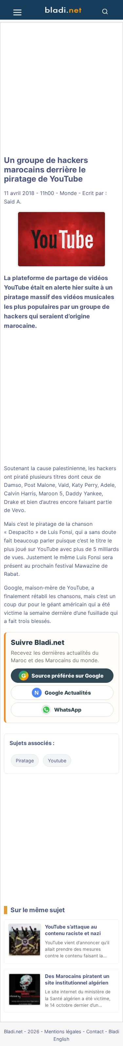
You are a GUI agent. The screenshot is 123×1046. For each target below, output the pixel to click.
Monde (68, 193)
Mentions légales (62, 1031)
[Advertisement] (61, 89)
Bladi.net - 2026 (21, 1031)
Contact (95, 1031)
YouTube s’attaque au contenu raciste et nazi (73, 930)
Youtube (57, 760)
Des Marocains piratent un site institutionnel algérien (77, 979)
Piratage (25, 760)
